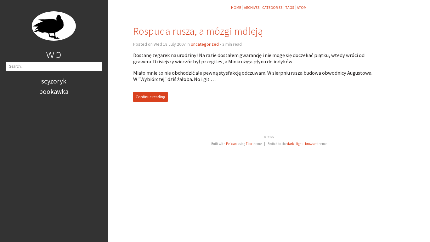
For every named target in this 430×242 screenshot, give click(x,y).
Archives (251, 7)
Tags (289, 7)
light (299, 143)
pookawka (53, 91)
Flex (249, 143)
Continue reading (150, 97)
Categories (272, 7)
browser (311, 143)
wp (53, 53)
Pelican (231, 143)
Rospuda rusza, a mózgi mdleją (198, 31)
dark (290, 143)
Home (236, 7)
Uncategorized (205, 44)
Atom (302, 7)
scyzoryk (53, 81)
